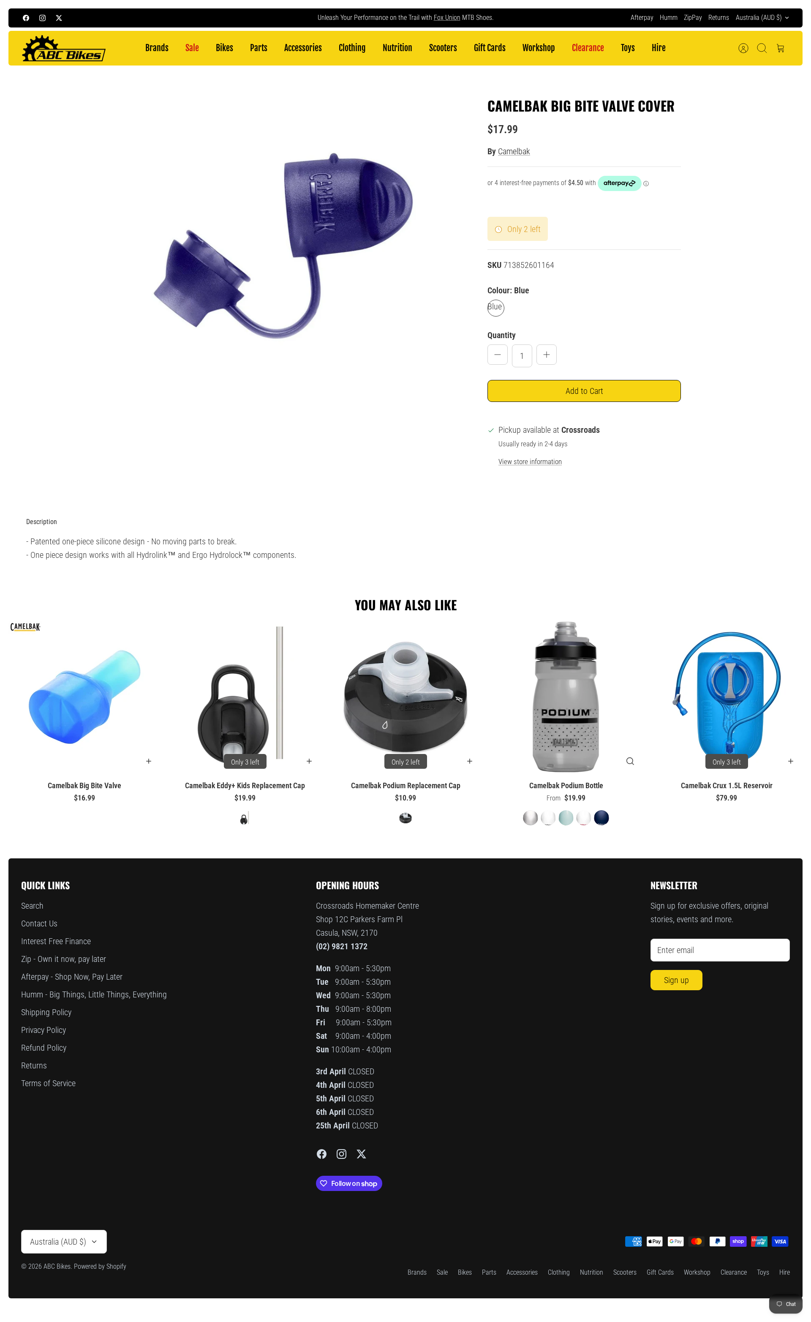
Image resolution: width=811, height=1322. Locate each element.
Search (32, 906)
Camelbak (514, 151)
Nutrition (397, 48)
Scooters (443, 48)
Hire (659, 48)
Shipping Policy (46, 1012)
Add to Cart (584, 391)
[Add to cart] (148, 761)
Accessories (303, 48)
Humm (669, 18)
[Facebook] (26, 18)
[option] (283, 253)
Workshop (539, 48)
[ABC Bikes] (63, 48)
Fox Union (447, 18)
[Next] (556, 17)
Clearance (588, 48)
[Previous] (254, 17)
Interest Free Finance (56, 941)
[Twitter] (59, 18)
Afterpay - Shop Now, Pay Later (71, 977)
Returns (718, 18)
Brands (157, 48)
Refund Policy (43, 1048)
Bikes (224, 48)
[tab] (41, 522)
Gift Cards (490, 48)
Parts (258, 48)
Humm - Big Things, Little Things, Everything (94, 994)
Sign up (676, 980)
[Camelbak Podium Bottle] (566, 697)
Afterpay (642, 18)
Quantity (501, 335)
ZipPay (693, 18)
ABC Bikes (57, 1266)
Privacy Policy (43, 1030)
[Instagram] (42, 18)
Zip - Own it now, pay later (63, 959)
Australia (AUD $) (759, 18)
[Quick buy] (630, 761)
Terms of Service (48, 1083)
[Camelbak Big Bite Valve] (84, 697)
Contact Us (39, 923)
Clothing (352, 48)
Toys (628, 48)
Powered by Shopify (100, 1266)
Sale (192, 48)
